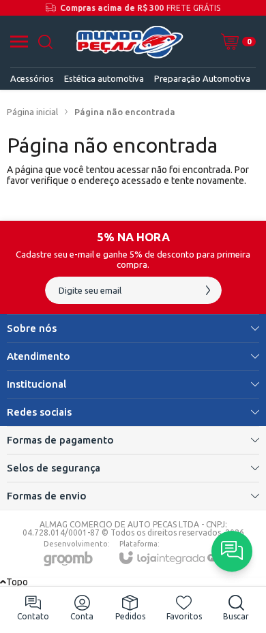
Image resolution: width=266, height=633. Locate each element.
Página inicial (32, 112)
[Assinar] (208, 290)
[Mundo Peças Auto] (129, 41)
